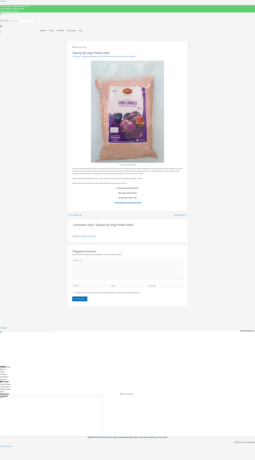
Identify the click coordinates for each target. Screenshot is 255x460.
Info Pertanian (71, 31)
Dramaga (84, 56)
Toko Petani (60, 31)
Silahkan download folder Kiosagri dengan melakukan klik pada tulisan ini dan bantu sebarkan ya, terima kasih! (127, 437)
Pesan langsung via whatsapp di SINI (127, 203)
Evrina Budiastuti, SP (6, 446)
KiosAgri (3, 1)
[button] (81, 30)
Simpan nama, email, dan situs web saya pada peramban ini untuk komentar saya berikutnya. (107, 293)
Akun (80, 31)
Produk (51, 31)
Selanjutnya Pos (180, 215)
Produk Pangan (119, 56)
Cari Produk (4, 21)
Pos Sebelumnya (75, 215)
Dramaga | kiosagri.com (87, 236)
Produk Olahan (108, 56)
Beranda (43, 31)
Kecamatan (92, 56)
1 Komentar (76, 56)
